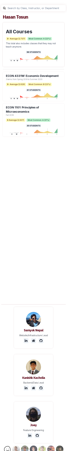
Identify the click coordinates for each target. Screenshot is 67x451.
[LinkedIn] (26, 340)
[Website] (33, 340)
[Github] (40, 340)
